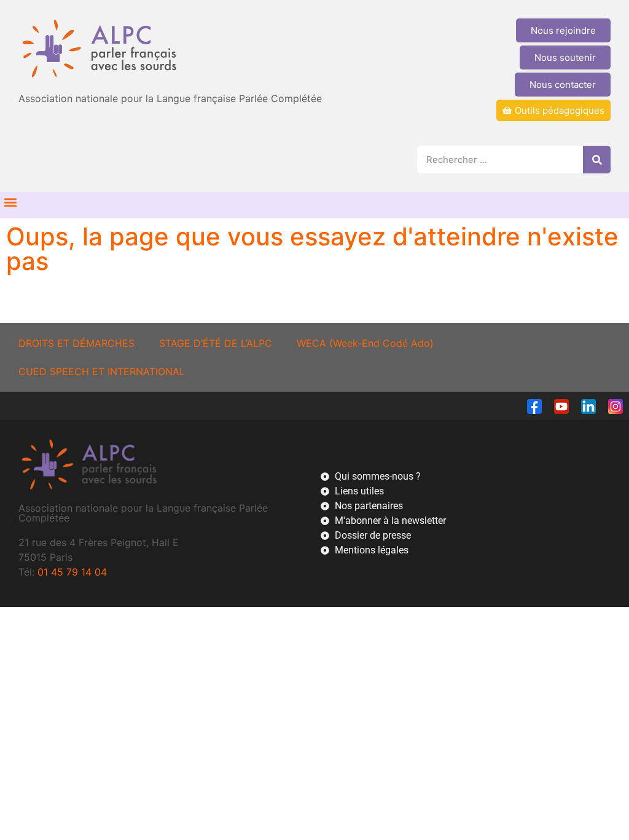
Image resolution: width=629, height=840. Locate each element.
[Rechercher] (597, 159)
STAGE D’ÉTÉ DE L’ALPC (215, 343)
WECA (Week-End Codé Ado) (365, 343)
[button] (10, 202)
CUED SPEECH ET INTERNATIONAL (101, 371)
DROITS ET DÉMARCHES (76, 343)
